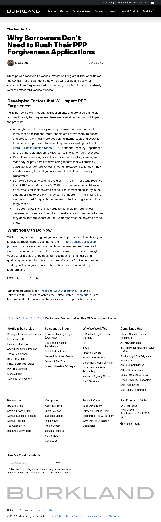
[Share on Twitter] (30, 278)
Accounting (68, 290)
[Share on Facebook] (24, 278)
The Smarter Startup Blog (30, 318)
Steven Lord (21, 63)
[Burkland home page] (23, 11)
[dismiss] (152, 3)
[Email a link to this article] (37, 278)
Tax (80, 290)
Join (58, 462)
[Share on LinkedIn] (17, 278)
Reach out (81, 295)
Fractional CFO (50, 290)
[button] (58, 11)
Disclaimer (114, 516)
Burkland (13, 318)
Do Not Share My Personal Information (85, 516)
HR (91, 290)
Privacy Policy (55, 516)
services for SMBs (138, 2)
